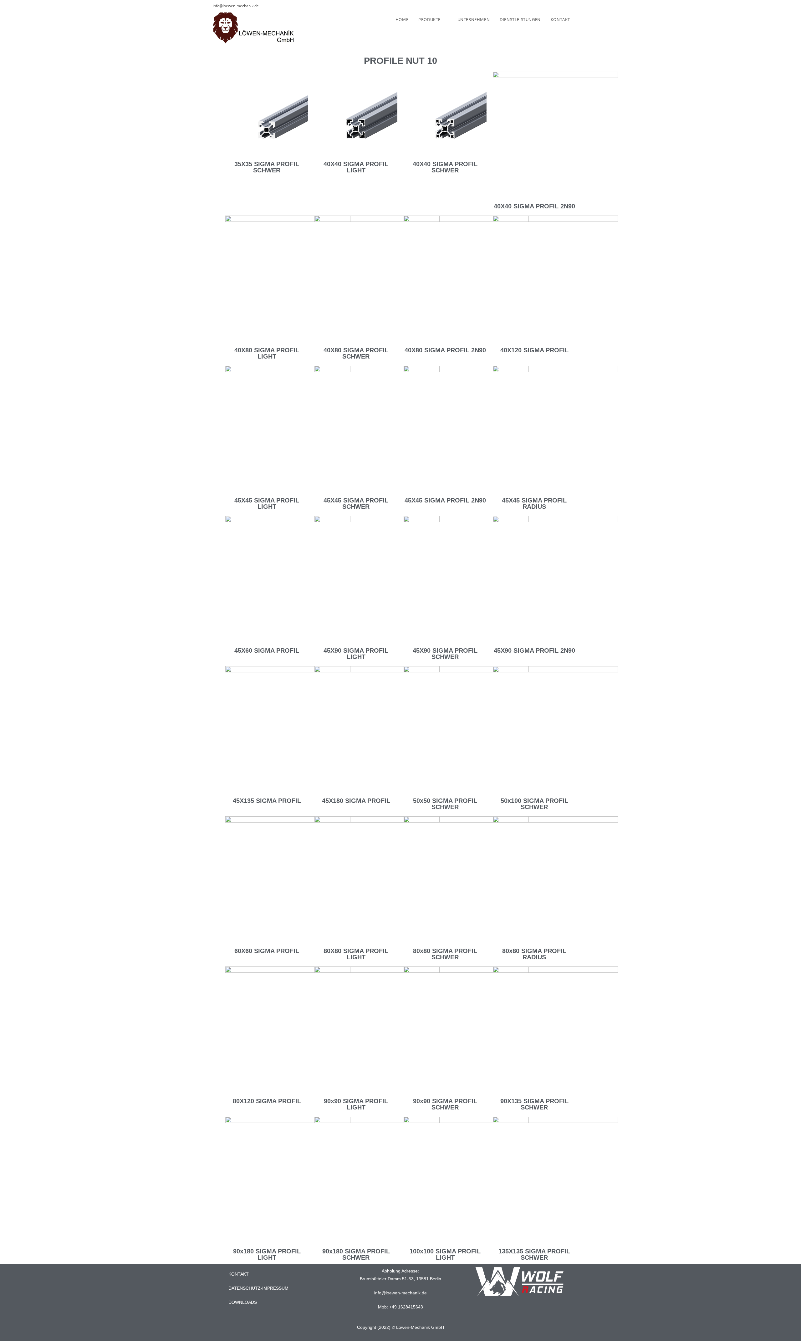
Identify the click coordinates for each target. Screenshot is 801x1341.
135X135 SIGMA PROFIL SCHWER (534, 1254)
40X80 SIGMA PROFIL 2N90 (445, 350)
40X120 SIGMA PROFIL (534, 350)
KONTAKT (238, 1274)
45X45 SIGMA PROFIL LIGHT (266, 503)
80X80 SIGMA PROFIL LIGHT (356, 954)
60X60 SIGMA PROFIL (266, 950)
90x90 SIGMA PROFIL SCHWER (445, 1104)
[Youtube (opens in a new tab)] (585, 6)
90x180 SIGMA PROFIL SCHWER (356, 1254)
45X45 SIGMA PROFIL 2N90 (445, 500)
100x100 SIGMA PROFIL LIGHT (445, 1254)
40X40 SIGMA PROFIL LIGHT (356, 167)
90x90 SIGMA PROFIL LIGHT (356, 1104)
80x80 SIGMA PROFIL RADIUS (534, 954)
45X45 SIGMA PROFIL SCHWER (356, 503)
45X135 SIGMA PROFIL (267, 800)
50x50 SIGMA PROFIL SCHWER (445, 803)
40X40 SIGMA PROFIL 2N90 (534, 206)
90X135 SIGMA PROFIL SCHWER (534, 1104)
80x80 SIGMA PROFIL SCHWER (445, 954)
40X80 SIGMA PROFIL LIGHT (266, 353)
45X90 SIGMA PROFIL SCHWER (445, 653)
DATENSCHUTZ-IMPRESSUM (258, 1288)
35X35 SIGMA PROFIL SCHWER (266, 167)
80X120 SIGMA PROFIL (267, 1101)
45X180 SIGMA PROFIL (356, 800)
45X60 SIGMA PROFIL (266, 650)
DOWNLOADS (242, 1302)
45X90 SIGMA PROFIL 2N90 (534, 650)
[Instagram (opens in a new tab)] (579, 6)
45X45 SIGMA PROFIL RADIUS (534, 503)
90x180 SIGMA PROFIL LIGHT (267, 1254)
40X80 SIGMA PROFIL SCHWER (356, 353)
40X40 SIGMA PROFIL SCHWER (445, 167)
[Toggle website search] (581, 19)
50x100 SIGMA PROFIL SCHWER (534, 803)
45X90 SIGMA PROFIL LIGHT (356, 653)
